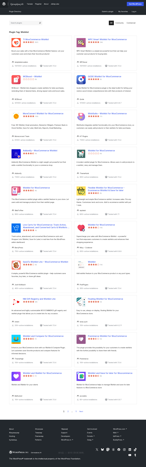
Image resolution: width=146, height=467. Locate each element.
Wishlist (92, 262)
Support (64, 433)
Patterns (38, 440)
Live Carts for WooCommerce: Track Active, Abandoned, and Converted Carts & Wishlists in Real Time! (46, 226)
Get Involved (92, 429)
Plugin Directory (15, 11)
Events (89, 433)
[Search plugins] (40, 23)
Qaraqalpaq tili (36, 452)
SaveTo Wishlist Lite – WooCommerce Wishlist (45, 262)
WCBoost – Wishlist (32, 76)
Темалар (38, 433)
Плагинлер (39, 436)
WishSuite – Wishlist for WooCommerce (107, 113)
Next (81, 411)
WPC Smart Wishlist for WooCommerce (107, 39)
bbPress (117, 436)
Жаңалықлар (14, 433)
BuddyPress (118, 440)
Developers (65, 436)
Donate (91, 436)
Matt (116, 433)
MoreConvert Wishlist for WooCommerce (43, 113)
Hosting (12, 436)
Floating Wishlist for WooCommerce (105, 299)
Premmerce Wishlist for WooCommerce (107, 336)
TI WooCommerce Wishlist (36, 39)
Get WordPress (135, 4)
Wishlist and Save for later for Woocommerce (110, 373)
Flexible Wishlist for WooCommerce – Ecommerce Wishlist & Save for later (106, 189)
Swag (90, 440)
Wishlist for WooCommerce (101, 150)
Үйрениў (64, 429)
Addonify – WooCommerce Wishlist (40, 150)
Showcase (39, 429)
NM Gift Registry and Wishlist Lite (39, 299)
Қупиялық (13, 440)
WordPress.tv (67, 440)
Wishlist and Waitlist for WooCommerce (42, 373)
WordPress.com (120, 429)
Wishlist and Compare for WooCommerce (43, 336)
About (11, 429)
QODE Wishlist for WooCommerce (104, 76)
